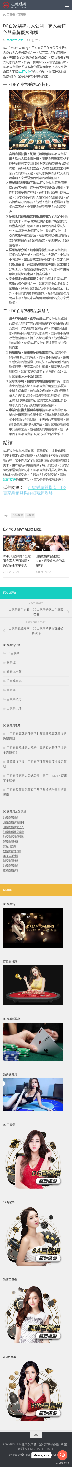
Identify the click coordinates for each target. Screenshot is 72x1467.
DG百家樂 (9, 14)
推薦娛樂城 (10, 870)
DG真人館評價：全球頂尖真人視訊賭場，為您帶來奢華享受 (17, 560)
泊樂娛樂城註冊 (13, 822)
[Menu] (67, 5)
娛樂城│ (32, 1444)
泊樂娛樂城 (14, 681)
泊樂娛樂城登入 (13, 827)
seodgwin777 (15, 40)
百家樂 (21, 14)
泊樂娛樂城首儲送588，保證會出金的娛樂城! (50, 560)
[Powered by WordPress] (22, 1454)
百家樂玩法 (14, 708)
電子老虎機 (10, 856)
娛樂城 (11, 662)
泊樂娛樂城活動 (13, 832)
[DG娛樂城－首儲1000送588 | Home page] (18, 5)
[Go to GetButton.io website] (62, 1463)
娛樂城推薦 (14, 671)
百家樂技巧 (14, 699)
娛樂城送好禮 (12, 851)
